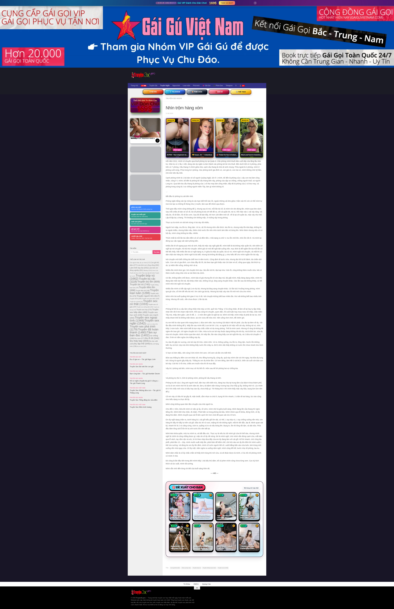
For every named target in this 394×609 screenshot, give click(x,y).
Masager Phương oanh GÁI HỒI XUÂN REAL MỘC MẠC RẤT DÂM (203, 547)
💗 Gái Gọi (206, 85)
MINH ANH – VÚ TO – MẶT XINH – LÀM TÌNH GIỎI (249, 517)
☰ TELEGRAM (175, 92)
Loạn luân (186, 85)
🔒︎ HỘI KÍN (153, 92)
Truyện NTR (136, 298)
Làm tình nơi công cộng (148, 265)
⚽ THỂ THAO (241, 92)
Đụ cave (140, 338)
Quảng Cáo (206, 584)
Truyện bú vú (140, 284)
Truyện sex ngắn (144, 322)
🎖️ (241, 85)
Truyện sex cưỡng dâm (145, 307)
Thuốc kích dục (135, 273)
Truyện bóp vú (197, 568)
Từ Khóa (186, 584)
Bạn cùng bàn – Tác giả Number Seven (145, 374)
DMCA (196, 584)
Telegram (229, 85)
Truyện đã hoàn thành (144, 331)
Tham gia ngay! (227, 3)
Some (155, 270)
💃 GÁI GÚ (219, 92)
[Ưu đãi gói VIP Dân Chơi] (145, 105)
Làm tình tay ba (139, 268)
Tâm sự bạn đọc (186, 568)
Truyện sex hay (144, 310)
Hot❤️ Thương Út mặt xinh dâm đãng (225, 517)
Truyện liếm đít (143, 290)
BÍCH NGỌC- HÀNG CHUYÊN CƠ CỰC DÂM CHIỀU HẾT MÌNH (226, 547)
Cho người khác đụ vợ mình (140, 262)
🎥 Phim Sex (218, 85)
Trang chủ (134, 85)
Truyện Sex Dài (135, 357)
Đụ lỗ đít (152, 338)
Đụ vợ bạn (141, 346)
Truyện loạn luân (144, 292)
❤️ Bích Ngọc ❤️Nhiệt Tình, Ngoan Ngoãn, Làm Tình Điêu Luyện (179, 517)
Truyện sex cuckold (136, 301)
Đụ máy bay (139, 341)
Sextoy (148, 270)
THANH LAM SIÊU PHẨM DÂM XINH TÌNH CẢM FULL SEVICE (247, 547)
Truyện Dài (153, 85)
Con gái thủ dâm (175, 568)
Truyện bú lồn (148, 281)
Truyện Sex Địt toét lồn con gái (141, 367)
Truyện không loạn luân (209, 568)
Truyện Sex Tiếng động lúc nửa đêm (143, 400)
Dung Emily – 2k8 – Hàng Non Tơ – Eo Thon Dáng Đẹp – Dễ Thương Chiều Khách (179, 547)
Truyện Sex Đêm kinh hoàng (140, 407)
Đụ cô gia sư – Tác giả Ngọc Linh (142, 359)
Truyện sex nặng (152, 324)
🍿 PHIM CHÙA (197, 92)
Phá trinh (196, 85)
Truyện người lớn (148, 296)
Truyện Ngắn (165, 85)
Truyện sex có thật (223, 568)
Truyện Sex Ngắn (174, 98)
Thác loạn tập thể (148, 273)
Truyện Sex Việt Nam (137, 388)
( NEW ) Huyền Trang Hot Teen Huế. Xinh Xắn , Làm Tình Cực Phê (202, 517)
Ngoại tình (176, 85)
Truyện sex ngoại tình (143, 319)
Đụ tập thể (142, 343)
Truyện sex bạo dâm (150, 298)
